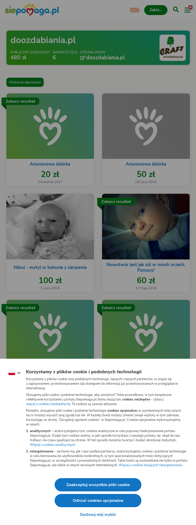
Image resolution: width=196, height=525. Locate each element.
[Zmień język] (14, 373)
